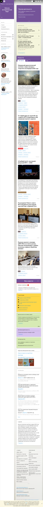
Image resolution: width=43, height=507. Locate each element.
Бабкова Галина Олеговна (5, 61)
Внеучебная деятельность (24, 329)
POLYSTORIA (20, 355)
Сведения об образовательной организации (22, 474)
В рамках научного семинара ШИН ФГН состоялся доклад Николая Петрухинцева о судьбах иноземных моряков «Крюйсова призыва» (28, 245)
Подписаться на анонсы (22, 309)
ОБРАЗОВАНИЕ (32, 450)
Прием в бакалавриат (33, 457)
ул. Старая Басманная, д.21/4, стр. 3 (5, 48)
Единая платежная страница (22, 479)
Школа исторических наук (7, 10)
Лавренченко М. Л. (21, 398)
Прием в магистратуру (33, 461)
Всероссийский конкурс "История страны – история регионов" (26, 36)
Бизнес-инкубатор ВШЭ (33, 469)
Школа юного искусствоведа (25, 305)
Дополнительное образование (34, 465)
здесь (26, 502)
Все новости (28, 281)
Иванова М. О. (20, 388)
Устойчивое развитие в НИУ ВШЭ (22, 456)
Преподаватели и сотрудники (22, 458)
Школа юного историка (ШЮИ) (25, 314)
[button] (40, 319)
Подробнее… (20, 290)
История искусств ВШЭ (23, 300)
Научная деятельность (5, 28)
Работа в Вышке (19, 481)
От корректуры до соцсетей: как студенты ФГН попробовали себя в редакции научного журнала (28, 117)
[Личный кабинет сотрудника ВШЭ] (38, 1)
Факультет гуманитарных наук (7, 4)
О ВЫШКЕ (19, 450)
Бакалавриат (3, 34)
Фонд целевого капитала (21, 466)
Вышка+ (30, 459)
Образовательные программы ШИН (27, 10)
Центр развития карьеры (33, 467)
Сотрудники (3, 26)
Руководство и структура (21, 454)
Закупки (18, 462)
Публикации (21, 370)
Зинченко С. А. (21, 377)
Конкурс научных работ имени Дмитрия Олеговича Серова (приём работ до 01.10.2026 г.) (26, 31)
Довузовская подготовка (33, 454)
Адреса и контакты (28, 499)
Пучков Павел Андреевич (5, 71)
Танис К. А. (25, 412)
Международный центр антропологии (25, 345)
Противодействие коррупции (22, 468)
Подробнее (20, 323)
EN (33, 1)
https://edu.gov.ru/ (20, 490)
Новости (21, 58)
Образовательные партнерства (34, 470)
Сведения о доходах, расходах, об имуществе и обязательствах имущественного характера (22, 471)
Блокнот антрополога (23, 307)
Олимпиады (31, 455)
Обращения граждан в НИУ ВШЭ (22, 464)
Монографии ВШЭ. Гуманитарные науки (26, 357)
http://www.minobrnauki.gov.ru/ (22, 487)
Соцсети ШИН (21, 295)
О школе (2, 24)
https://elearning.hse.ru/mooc (22, 494)
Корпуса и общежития (21, 460)
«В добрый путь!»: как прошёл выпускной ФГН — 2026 (27, 162)
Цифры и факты (19, 452)
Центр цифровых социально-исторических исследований (26, 342)
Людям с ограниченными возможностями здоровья (21, 477)
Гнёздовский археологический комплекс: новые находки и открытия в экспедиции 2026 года (28, 66)
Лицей (30, 452)
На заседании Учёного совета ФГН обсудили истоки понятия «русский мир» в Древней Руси (27, 204)
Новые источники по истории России (25, 353)
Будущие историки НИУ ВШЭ (25, 297)
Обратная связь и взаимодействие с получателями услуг (35, 473)
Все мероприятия (21, 52)
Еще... (19, 417)
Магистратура (3, 38)
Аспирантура (3, 40)
